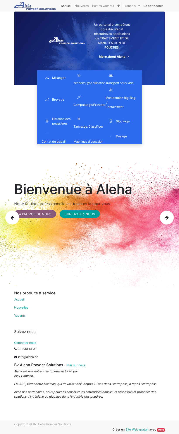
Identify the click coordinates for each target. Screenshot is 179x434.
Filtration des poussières (61, 121)
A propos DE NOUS (35, 214)
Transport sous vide (119, 83)
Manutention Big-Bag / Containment (120, 102)
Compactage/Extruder (89, 104)
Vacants (20, 315)
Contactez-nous (79, 214)
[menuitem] (66, 6)
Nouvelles (21, 307)
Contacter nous (25, 342)
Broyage (58, 99)
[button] (119, 6)
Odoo (161, 429)
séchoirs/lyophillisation (89, 83)
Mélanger (58, 77)
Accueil (19, 299)
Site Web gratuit (137, 429)
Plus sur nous (75, 365)
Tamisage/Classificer (88, 126)
